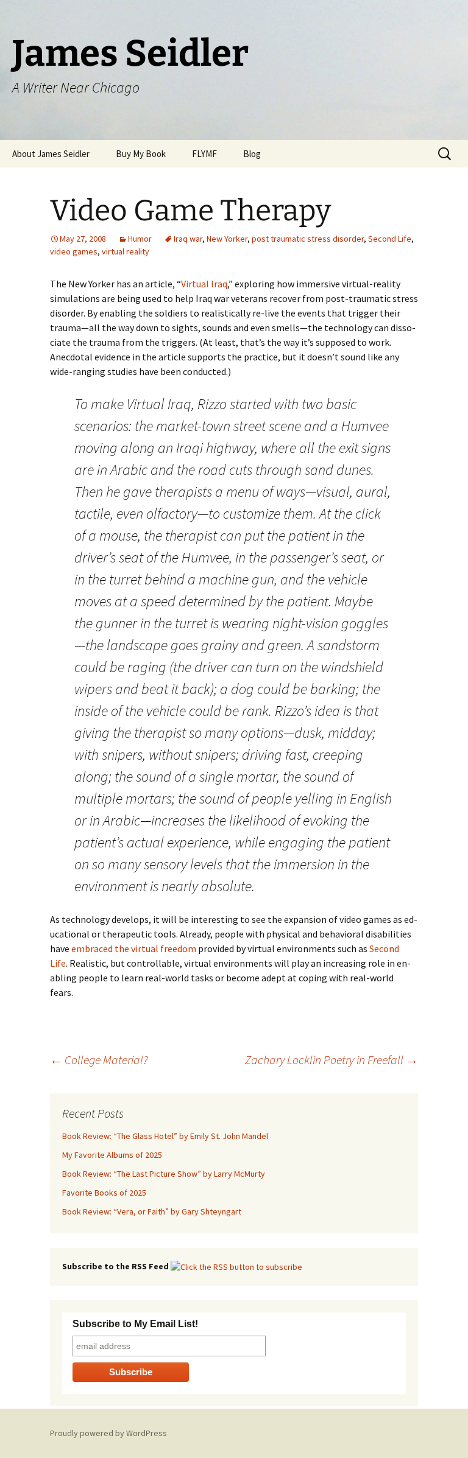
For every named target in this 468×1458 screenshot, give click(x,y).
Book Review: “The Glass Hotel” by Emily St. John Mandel (165, 1135)
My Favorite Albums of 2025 (112, 1154)
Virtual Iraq (204, 284)
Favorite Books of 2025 (104, 1192)
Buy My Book (141, 153)
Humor (140, 238)
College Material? (99, 1059)
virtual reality (125, 251)
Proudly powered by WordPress (108, 1433)
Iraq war (188, 238)
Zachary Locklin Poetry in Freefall (331, 1059)
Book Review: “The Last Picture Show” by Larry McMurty (163, 1173)
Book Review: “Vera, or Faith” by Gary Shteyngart (151, 1211)
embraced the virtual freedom (133, 948)
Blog (252, 153)
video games (74, 251)
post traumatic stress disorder (308, 238)
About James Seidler (51, 153)
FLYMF (204, 153)
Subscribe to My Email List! (135, 1324)
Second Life (389, 238)
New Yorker (227, 238)
